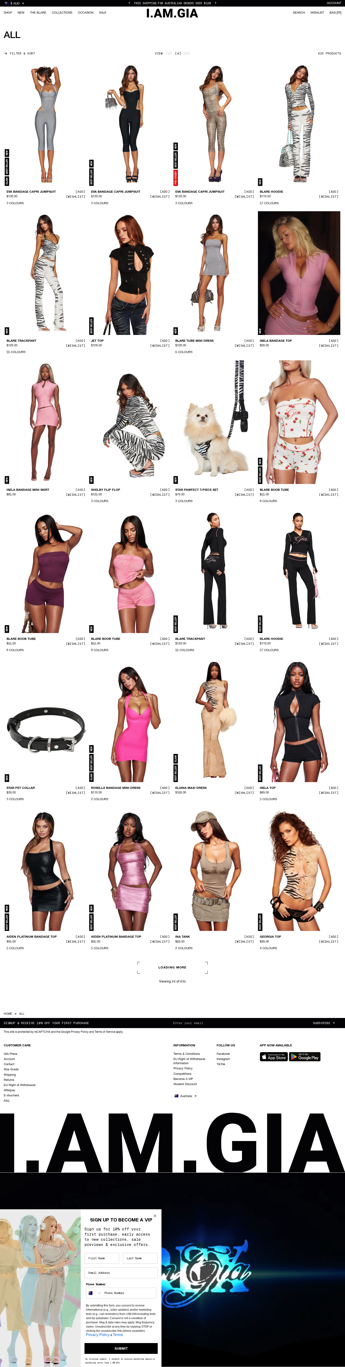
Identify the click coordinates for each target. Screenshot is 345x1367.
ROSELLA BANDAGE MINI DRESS (115, 788)
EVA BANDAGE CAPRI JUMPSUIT (31, 192)
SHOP (8, 12)
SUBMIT (121, 1348)
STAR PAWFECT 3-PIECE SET (196, 490)
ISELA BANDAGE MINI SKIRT (28, 490)
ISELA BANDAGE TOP (276, 341)
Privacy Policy (98, 1335)
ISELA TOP (268, 788)
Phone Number (96, 1284)
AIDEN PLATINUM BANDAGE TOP (32, 937)
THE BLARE (38, 12)
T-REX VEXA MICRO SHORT (280, 1239)
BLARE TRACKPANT (21, 341)
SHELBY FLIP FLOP (105, 490)
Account (334, 3)
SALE (102, 12)
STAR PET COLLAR (21, 788)
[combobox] (94, 1293)
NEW (21, 12)
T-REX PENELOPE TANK (193, 1239)
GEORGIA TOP (270, 937)
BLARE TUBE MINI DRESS (194, 341)
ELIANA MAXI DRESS (191, 788)
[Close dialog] (155, 1216)
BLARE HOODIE (271, 192)
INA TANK (182, 937)
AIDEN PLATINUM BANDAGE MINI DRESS (116, 1088)
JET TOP (97, 341)
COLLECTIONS (62, 12)
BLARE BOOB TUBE (274, 490)
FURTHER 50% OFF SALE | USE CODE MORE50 (172, 3)
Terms (118, 1335)
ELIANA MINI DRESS (22, 1086)
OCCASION (85, 12)
